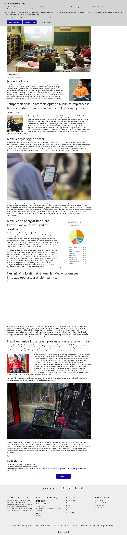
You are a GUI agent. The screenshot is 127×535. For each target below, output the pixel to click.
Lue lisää (39, 516)
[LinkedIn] (76, 488)
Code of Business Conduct (60, 525)
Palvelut (68, 505)
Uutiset (63, 476)
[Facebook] (63, 488)
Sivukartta (30, 525)
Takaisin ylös (63, 532)
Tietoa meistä (70, 500)
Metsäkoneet (69, 503)
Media (67, 510)
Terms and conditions (43, 525)
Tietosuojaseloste (85, 525)
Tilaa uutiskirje (97, 525)
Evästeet (74, 525)
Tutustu (68, 507)
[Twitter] (70, 488)
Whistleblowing (109, 525)
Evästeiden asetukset (45, 22)
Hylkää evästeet (29, 22)
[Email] (82, 488)
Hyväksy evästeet (14, 22)
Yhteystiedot (69, 512)
